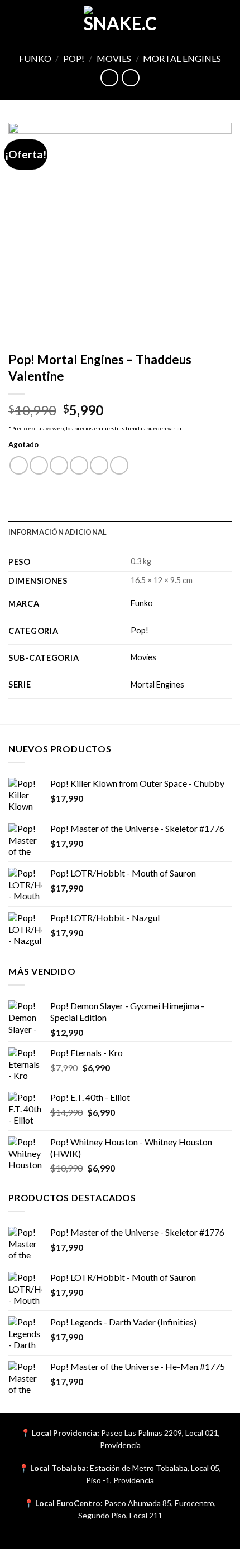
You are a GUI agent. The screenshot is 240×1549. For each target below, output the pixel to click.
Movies (114, 58)
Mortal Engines (182, 58)
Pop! (73, 58)
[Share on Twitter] (59, 465)
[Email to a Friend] (79, 465)
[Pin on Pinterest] (99, 465)
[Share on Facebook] (39, 465)
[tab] (120, 532)
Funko (35, 58)
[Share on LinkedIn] (119, 465)
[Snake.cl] (120, 19)
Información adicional (57, 531)
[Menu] (15, 19)
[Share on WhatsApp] (18, 465)
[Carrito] (226, 19)
